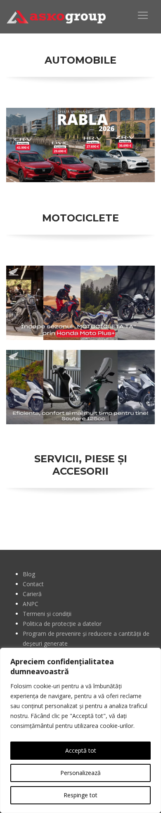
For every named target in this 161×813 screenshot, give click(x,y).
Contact (33, 584)
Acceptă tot (80, 750)
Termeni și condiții (47, 614)
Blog (29, 574)
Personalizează (80, 773)
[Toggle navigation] (142, 15)
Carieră (32, 594)
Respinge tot (80, 795)
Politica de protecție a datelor (62, 624)
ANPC (30, 604)
